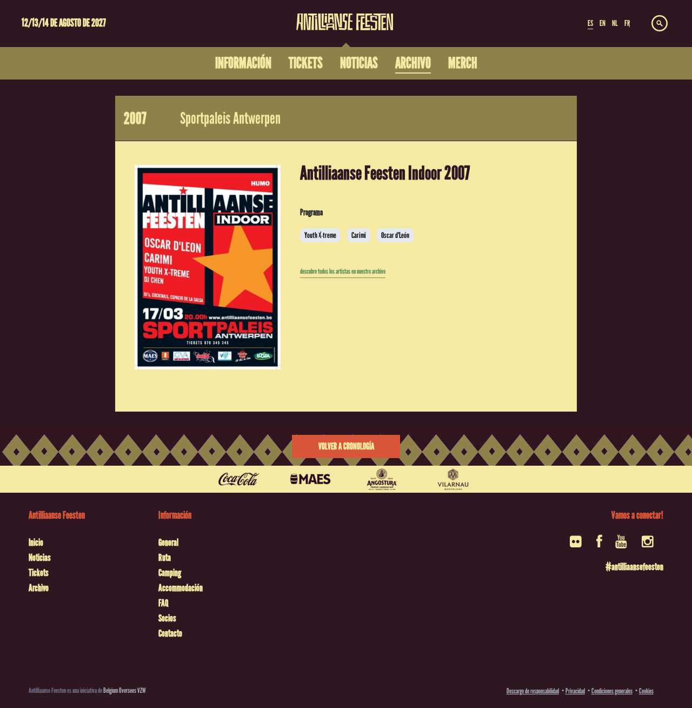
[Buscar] (659, 24)
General (168, 542)
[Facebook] (599, 545)
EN (603, 23)
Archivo (39, 588)
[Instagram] (648, 545)
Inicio (36, 542)
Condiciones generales (612, 691)
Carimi (358, 235)
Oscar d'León (395, 235)
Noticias (40, 558)
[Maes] (310, 479)
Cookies (646, 691)
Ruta (164, 558)
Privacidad (575, 691)
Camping (169, 573)
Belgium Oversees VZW (124, 690)
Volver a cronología (346, 446)
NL (614, 23)
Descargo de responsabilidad (533, 691)
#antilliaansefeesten (634, 567)
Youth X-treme (320, 235)
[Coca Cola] (239, 479)
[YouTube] (622, 545)
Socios (167, 618)
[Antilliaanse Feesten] (345, 15)
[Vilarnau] (453, 479)
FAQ (163, 603)
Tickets (39, 573)
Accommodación (180, 588)
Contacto (170, 633)
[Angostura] (381, 479)
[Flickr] (576, 545)
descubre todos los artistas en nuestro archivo (342, 271)
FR (627, 23)
